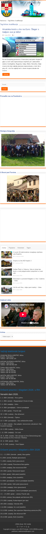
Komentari (21, 248)
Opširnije (6, 74)
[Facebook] (20, 526)
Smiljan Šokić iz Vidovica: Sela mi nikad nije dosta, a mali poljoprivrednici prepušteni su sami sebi (28, 271)
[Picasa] (26, 526)
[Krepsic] (23, 8)
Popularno (12, 248)
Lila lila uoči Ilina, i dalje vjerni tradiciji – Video (27, 287)
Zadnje (4, 248)
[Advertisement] (17, 225)
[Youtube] (28, 526)
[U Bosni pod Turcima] (23, 188)
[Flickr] (24, 526)
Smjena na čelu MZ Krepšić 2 (22, 261)
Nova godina (19, 398)
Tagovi (29, 248)
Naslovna (3, 20)
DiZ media (27, 524)
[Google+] (18, 526)
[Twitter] (22, 526)
